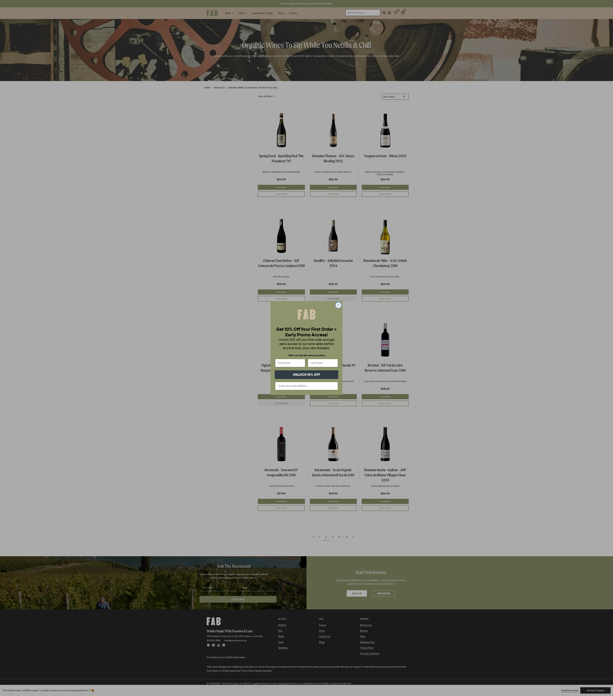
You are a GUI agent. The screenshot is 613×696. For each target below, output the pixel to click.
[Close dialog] (338, 305)
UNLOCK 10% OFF (306, 374)
